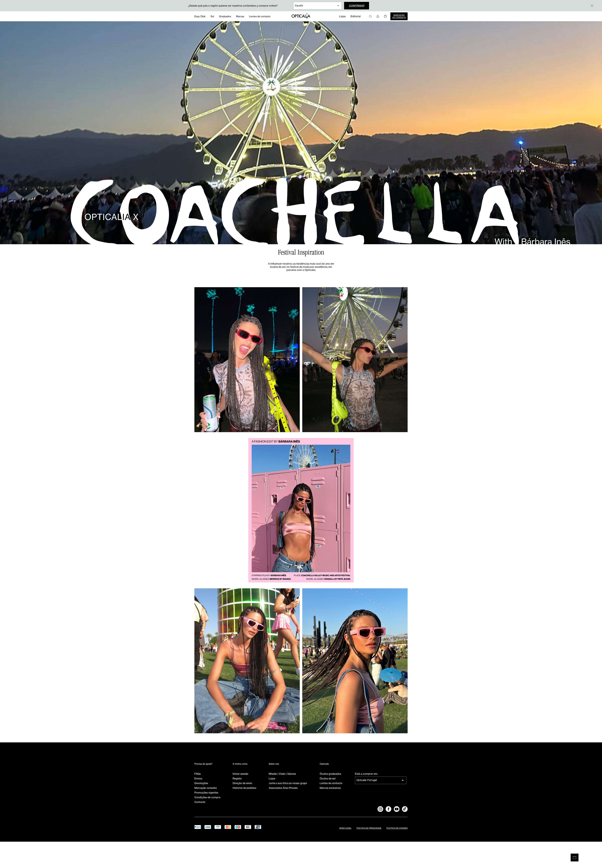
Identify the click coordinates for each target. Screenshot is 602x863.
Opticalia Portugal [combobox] (366, 780)
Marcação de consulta (399, 16)
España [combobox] (299, 5)
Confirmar (356, 5)
